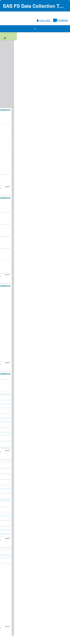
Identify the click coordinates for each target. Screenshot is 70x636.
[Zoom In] (5, 38)
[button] (35, 28)
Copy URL (44, 20)
